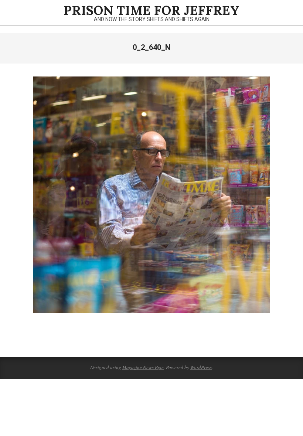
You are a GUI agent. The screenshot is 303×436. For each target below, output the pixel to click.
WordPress (201, 367)
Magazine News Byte (143, 367)
